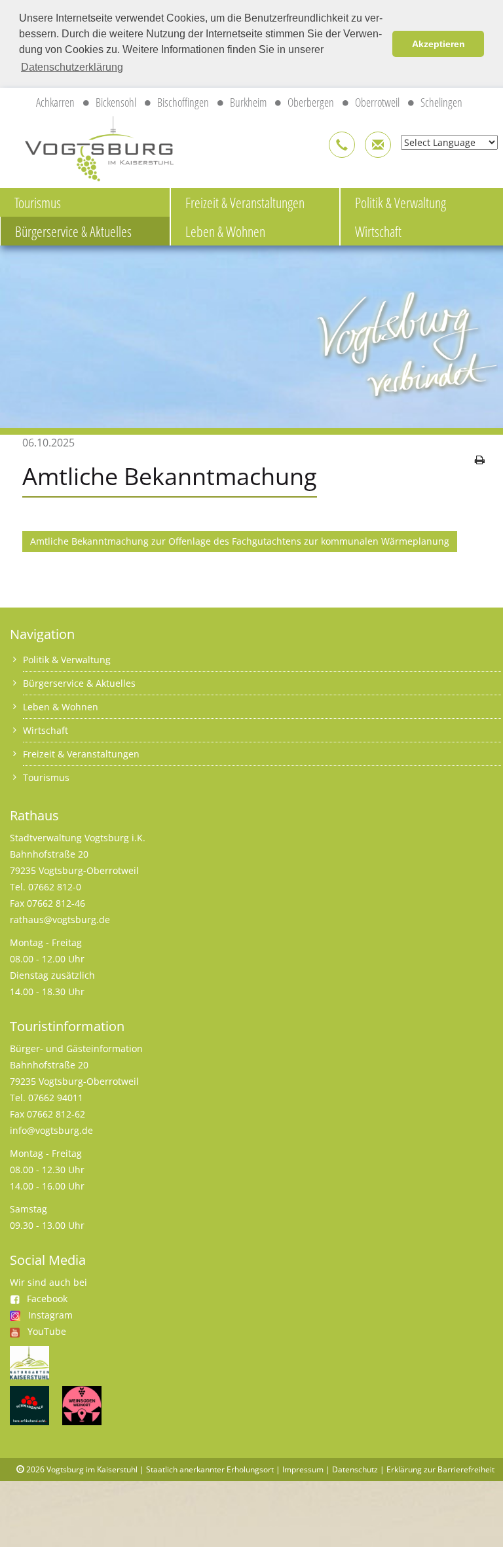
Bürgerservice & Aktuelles (73, 231)
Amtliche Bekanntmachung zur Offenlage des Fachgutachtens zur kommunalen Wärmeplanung (239, 541)
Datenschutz (355, 1469)
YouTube (47, 1331)
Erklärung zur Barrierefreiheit (440, 1469)
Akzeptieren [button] (438, 44)
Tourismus (37, 202)
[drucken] (480, 459)
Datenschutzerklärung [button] (72, 67)
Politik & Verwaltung (67, 659)
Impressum (303, 1469)
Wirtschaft (45, 730)
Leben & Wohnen (225, 231)
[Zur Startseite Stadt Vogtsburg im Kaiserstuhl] (92, 146)
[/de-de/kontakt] (342, 145)
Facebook (47, 1298)
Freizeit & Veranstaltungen (245, 202)
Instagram (50, 1315)
